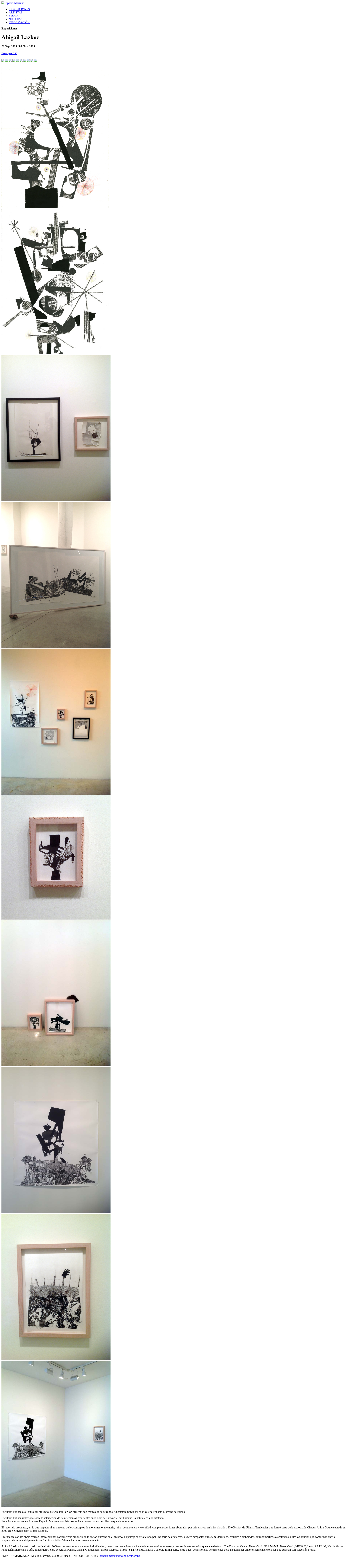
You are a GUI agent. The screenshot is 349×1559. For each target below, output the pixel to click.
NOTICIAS (16, 19)
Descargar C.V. (9, 53)
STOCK (14, 15)
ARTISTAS (16, 12)
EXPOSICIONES (19, 9)
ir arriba (135, 1555)
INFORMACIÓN (19, 22)
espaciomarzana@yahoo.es (115, 1555)
